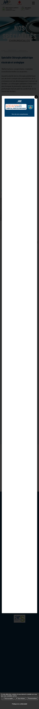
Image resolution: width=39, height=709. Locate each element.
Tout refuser (21, 698)
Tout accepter (8, 698)
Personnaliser (32, 698)
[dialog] (19, 354)
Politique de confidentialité (19, 704)
